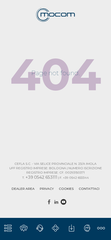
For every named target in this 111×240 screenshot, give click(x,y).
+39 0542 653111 (41, 177)
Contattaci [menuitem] (89, 189)
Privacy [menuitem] (47, 189)
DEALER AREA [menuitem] (23, 189)
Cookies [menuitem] (66, 189)
